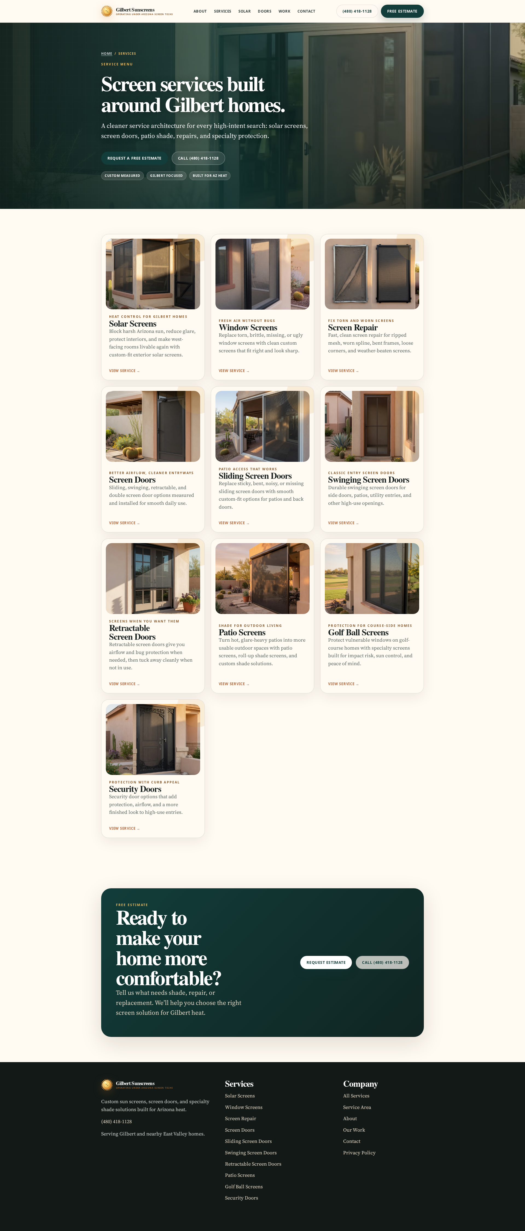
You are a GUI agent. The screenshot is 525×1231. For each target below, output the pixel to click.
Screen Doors (240, 1129)
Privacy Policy (359, 1152)
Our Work (354, 1129)
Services (222, 11)
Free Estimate (402, 11)
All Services (356, 1095)
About (200, 11)
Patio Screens (240, 1175)
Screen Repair (240, 1118)
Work (285, 11)
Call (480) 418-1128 (198, 158)
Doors (264, 11)
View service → (124, 370)
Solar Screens (240, 1095)
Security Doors (241, 1197)
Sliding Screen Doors (248, 1141)
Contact (307, 11)
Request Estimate (326, 962)
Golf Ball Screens (244, 1186)
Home (106, 53)
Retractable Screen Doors (253, 1163)
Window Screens (243, 1107)
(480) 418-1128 (357, 11)
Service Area (357, 1107)
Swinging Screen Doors (251, 1152)
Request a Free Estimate (134, 158)
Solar (244, 11)
